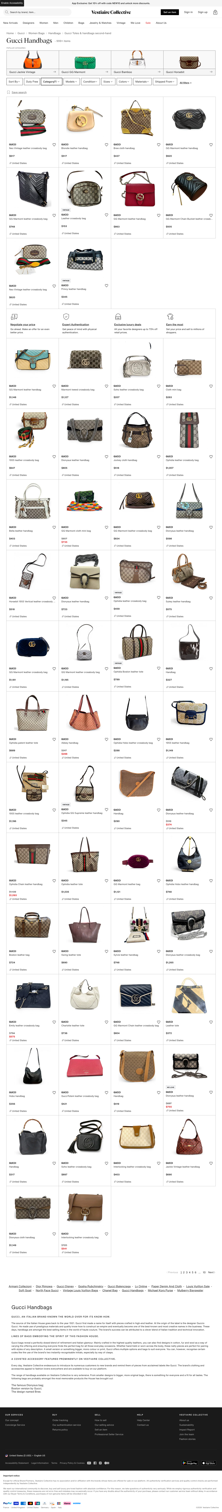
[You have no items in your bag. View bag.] (215, 12)
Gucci (21, 33)
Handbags (54, 33)
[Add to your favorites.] (54, 145)
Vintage (121, 23)
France (6, 1507)
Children (68, 23)
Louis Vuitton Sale (198, 1286)
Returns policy (60, 1429)
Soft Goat (25, 1290)
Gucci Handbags (133, 1290)
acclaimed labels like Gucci (162, 1365)
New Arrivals (10, 23)
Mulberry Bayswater (190, 1290)
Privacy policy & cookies (72, 1463)
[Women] (50, 23)
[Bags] (86, 23)
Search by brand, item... (22, 12)
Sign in (188, 12)
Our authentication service (66, 1425)
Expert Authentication (75, 324)
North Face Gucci (47, 1290)
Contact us (143, 1425)
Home (10, 33)
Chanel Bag (110, 1290)
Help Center (143, 1420)
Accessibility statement (17, 1463)
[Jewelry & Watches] (114, 23)
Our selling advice (104, 1425)
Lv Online (141, 1286)
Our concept (12, 1420)
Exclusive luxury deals (127, 324)
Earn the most (174, 324)
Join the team (186, 1434)
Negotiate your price (22, 324)
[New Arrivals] (20, 23)
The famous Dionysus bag (27, 1385)
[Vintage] (128, 23)
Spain (53, 1507)
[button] (215, 12)
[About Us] (169, 23)
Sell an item (169, 12)
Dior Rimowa (44, 1286)
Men (55, 23)
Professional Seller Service (109, 1434)
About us (184, 1420)
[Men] (61, 23)
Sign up (203, 12)
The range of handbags (23, 1375)
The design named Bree (25, 1392)
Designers (28, 23)
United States (33, 1507)
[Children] (75, 23)
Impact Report (187, 1429)
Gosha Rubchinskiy (90, 1286)
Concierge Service (15, 1425)
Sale (148, 23)
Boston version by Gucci (26, 1388)
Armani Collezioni (20, 1286)
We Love (135, 23)
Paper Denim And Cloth (166, 1286)
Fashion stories (187, 1439)
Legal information (40, 1463)
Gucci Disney (65, 1286)
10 (204, 1272)
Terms (54, 1463)
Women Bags (36, 33)
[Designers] (37, 23)
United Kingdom (18, 1507)
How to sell (100, 1420)
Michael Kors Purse (160, 1290)
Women (43, 23)
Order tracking (60, 1420)
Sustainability (186, 1425)
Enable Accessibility (12, 3)
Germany (45, 1507)
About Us (161, 23)
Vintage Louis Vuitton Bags (80, 1290)
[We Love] (143, 23)
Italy (60, 1507)
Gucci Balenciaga (119, 1286)
